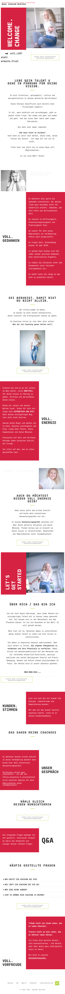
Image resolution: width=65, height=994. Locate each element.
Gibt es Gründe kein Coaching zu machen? (24, 895)
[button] (32, 348)
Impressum (10, 983)
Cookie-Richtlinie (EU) (46, 983)
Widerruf (24, 983)
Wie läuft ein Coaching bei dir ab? (22, 884)
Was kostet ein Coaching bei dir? (21, 879)
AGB (17, 983)
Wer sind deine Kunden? (16, 890)
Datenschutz (33, 983)
